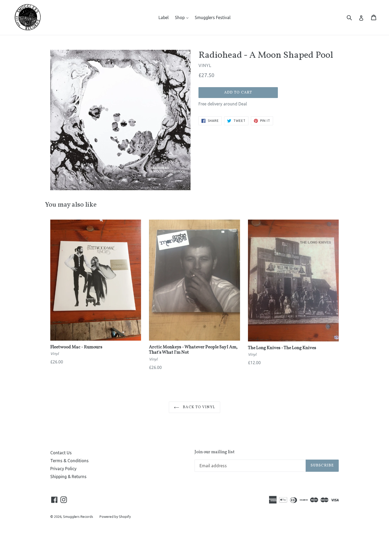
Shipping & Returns (68, 476)
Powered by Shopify (115, 516)
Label (164, 17)
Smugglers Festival (212, 17)
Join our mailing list (215, 452)
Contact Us (61, 452)
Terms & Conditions (69, 460)
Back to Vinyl (198, 407)
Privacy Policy (63, 468)
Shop (183, 17)
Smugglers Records (78, 516)
